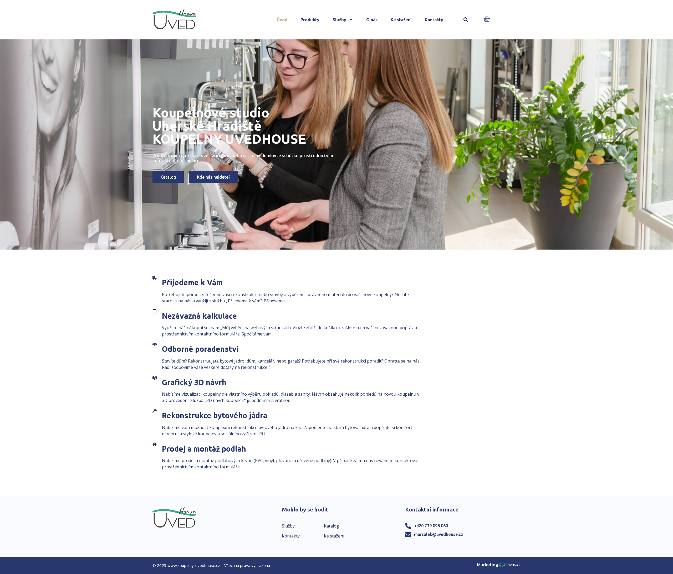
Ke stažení (401, 19)
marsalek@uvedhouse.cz (438, 534)
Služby (339, 19)
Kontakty (434, 19)
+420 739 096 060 (431, 525)
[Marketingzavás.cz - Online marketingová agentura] (499, 566)
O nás (372, 19)
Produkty (309, 19)
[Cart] (486, 19)
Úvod (282, 19)
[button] (466, 19)
